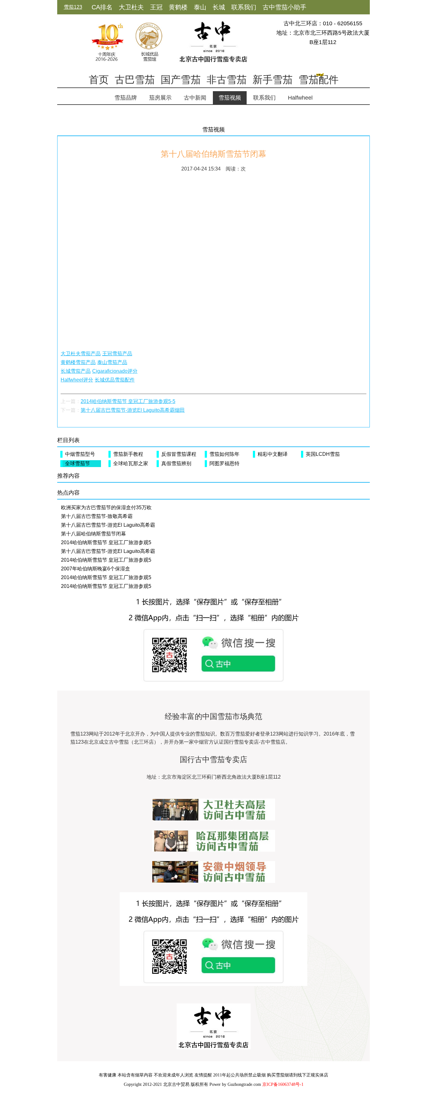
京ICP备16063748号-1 (283, 1084)
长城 (219, 7)
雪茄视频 (230, 98)
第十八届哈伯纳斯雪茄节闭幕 (93, 533)
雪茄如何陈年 (224, 454)
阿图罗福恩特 (224, 463)
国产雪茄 (181, 79)
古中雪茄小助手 (284, 7)
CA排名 (102, 7)
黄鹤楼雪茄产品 (78, 362)
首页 (99, 79)
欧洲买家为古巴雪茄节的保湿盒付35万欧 (106, 507)
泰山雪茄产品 (112, 362)
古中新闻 (195, 98)
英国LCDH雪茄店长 (321, 454)
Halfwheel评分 (77, 379)
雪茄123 (73, 7)
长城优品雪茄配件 (115, 379)
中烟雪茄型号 (80, 454)
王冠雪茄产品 (117, 353)
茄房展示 (160, 98)
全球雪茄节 (77, 463)
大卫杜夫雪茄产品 (81, 353)
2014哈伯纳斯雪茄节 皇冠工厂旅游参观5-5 (128, 401)
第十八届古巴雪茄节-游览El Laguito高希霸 (108, 525)
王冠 (156, 7)
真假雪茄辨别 (176, 463)
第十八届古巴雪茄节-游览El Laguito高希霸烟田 (133, 410)
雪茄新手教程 (128, 454)
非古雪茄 (227, 79)
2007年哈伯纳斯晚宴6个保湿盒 (95, 568)
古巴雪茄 (135, 79)
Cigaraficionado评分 (115, 371)
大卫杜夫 (131, 7)
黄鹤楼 (178, 7)
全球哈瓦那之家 (130, 463)
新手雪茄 (273, 79)
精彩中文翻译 (273, 454)
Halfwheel (300, 98)
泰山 (200, 7)
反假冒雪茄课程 (178, 454)
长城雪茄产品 (76, 371)
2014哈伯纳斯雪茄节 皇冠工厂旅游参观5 (106, 542)
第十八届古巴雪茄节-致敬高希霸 (97, 516)
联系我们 (243, 7)
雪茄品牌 (125, 98)
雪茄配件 (319, 79)
